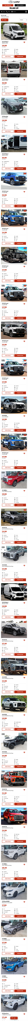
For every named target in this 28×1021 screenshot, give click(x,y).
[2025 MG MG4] (14, 928)
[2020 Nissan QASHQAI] (14, 891)
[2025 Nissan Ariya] (14, 106)
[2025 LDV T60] (14, 629)
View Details (8, 56)
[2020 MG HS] (14, 965)
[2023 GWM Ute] (14, 480)
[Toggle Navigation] (26, 11)
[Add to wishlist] (24, 42)
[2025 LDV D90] (14, 405)
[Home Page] (14, 2)
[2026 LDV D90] (14, 554)
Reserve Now (20, 56)
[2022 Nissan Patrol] (14, 1003)
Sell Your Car (8, 5)
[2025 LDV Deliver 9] (14, 31)
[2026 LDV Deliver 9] (14, 592)
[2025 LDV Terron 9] (14, 181)
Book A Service (20, 5)
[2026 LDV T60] (14, 517)
